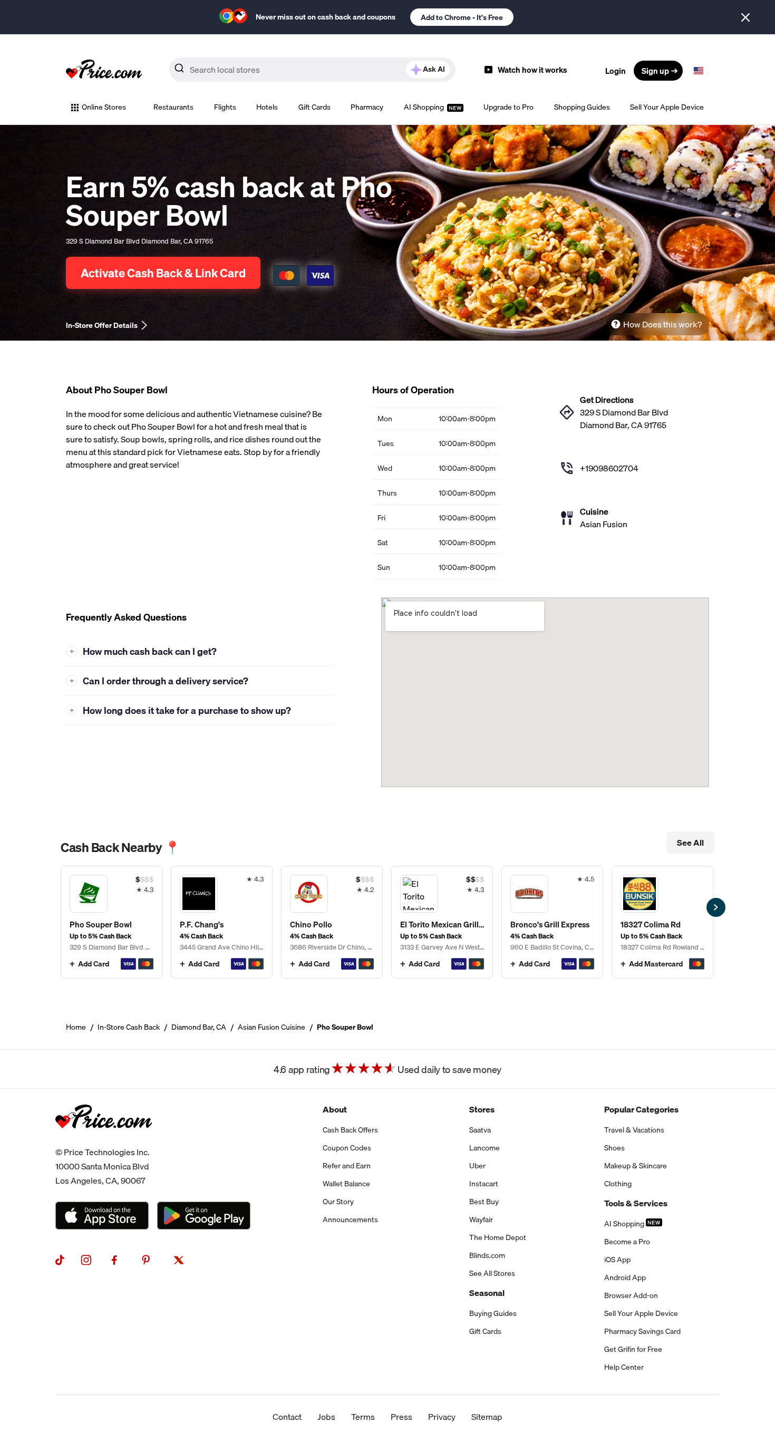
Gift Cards (314, 107)
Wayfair (481, 1219)
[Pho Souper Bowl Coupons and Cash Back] (111, 922)
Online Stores (104, 107)
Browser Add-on (631, 1295)
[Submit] (179, 70)
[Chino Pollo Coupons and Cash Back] (332, 922)
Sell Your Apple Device (667, 107)
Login (615, 70)
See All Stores (492, 1273)
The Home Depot (497, 1237)
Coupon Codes (347, 1148)
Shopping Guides (582, 107)
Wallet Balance (346, 1183)
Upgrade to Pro (508, 107)
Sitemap (486, 1416)
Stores (482, 1109)
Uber (477, 1166)
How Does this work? (662, 324)
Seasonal (487, 1293)
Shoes (614, 1148)
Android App (625, 1277)
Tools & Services (635, 1203)
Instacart (483, 1183)
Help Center (624, 1367)
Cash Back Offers (350, 1130)
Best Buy (484, 1201)
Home (76, 1027)
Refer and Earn (347, 1166)
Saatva (480, 1130)
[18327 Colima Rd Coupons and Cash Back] (662, 922)
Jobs (326, 1416)
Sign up (655, 70)
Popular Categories (641, 1109)
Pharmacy (367, 107)
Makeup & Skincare (635, 1166)
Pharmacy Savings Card (642, 1331)
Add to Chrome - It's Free (462, 17)
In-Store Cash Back (129, 1027)
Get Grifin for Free (633, 1349)
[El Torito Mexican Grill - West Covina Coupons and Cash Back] (442, 922)
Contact (287, 1416)
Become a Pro (627, 1241)
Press (401, 1416)
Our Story (338, 1201)
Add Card (93, 964)
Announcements (350, 1219)
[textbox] (698, 70)
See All (690, 842)
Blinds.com (487, 1255)
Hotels (267, 107)
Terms (363, 1416)
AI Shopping (424, 107)
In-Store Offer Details (102, 325)
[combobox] (312, 69)
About (335, 1109)
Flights (225, 107)
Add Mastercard (656, 964)
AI (434, 69)
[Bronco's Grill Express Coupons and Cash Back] (552, 922)
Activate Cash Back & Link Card (163, 273)
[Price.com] (103, 1139)
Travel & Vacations (634, 1130)
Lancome (484, 1148)
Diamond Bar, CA (198, 1027)
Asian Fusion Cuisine (271, 1027)
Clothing (618, 1183)
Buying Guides (493, 1313)
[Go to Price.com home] (104, 71)
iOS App (617, 1259)
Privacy (442, 1416)
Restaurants (173, 107)
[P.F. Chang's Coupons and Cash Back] (221, 922)
